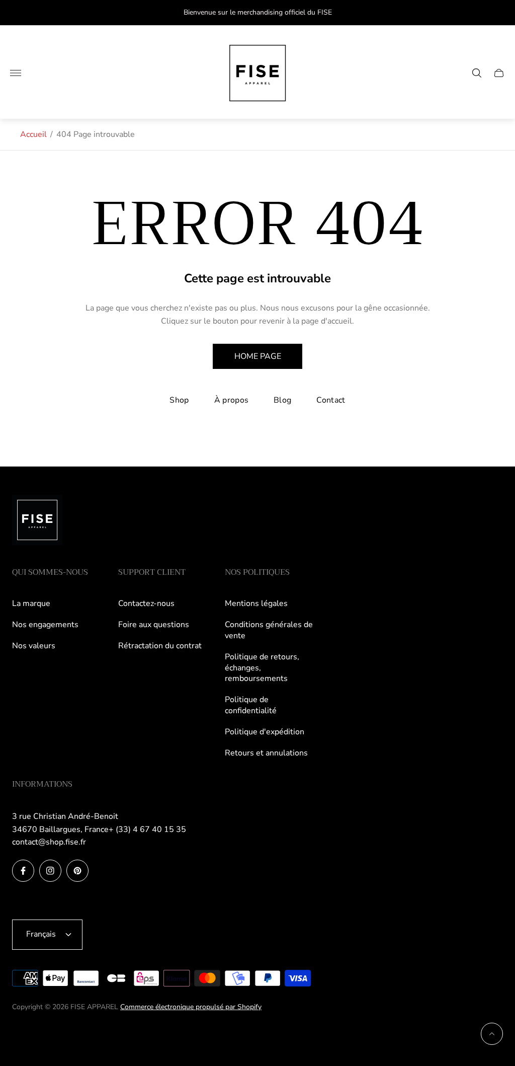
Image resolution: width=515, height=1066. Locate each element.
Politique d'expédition (264, 731)
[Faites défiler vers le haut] (492, 1034)
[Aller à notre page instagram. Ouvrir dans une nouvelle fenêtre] (50, 871)
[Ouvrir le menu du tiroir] (16, 73)
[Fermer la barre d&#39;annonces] (499, 13)
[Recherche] (477, 73)
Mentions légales (256, 603)
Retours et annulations (266, 752)
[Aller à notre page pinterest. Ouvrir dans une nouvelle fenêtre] (77, 871)
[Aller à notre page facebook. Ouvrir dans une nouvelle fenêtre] (23, 871)
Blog (282, 400)
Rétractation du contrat (160, 645)
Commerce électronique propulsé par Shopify (191, 1007)
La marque (31, 603)
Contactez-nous (146, 603)
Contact (330, 400)
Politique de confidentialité (251, 705)
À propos (231, 400)
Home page (257, 356)
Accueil (33, 134)
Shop (179, 400)
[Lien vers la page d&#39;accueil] (37, 521)
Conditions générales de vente (269, 630)
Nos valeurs (33, 645)
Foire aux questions (153, 624)
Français (41, 934)
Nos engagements (45, 624)
